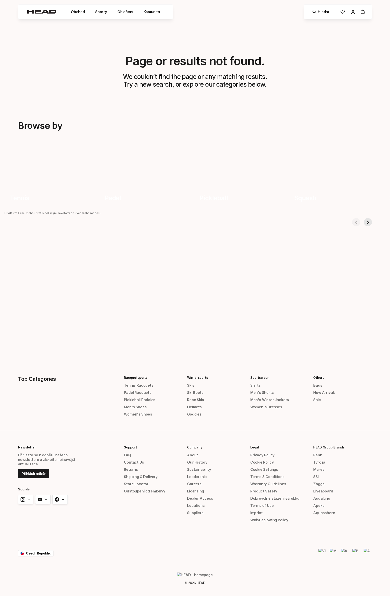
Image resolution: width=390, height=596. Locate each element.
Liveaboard (323, 491)
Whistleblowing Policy (269, 520)
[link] (342, 11)
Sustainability (199, 469)
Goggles (194, 414)
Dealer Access (200, 498)
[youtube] (43, 499)
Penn (317, 455)
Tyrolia (319, 462)
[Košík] (362, 11)
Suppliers (195, 513)
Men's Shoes (135, 407)
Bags (317, 385)
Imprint (256, 513)
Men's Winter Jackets (269, 399)
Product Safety (263, 491)
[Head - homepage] (41, 12)
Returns (131, 469)
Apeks (318, 505)
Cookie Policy (262, 462)
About (192, 455)
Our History (197, 462)
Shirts (255, 385)
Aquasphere (324, 513)
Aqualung (321, 498)
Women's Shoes (138, 414)
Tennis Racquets (138, 385)
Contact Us (134, 462)
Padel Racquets (137, 392)
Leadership (197, 476)
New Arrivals (324, 392)
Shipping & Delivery (141, 476)
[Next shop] (368, 222)
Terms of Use (262, 505)
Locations (195, 505)
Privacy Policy (262, 455)
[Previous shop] (356, 222)
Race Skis (195, 399)
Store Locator (136, 484)
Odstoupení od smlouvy (144, 491)
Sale (317, 399)
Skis (190, 385)
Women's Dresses (266, 407)
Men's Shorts (262, 392)
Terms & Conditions (267, 476)
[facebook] (60, 499)
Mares (318, 469)
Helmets (194, 407)
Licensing (195, 491)
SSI (315, 476)
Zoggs (318, 484)
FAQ (127, 455)
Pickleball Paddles (139, 399)
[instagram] (25, 499)
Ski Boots (195, 392)
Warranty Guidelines (268, 484)
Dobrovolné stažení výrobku (274, 498)
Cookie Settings (264, 469)
